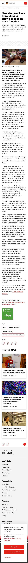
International (5, 484)
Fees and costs (6, 470)
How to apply (6, 467)
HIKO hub (5, 476)
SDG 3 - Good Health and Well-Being (13, 335)
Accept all (14, 547)
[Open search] (25, 3)
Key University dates (8, 487)
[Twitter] (7, 343)
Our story (5, 504)
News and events (10, 8)
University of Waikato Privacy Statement (12, 539)
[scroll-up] (24, 444)
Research (5, 493)
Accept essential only (14, 552)
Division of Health (14, 327)
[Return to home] (10, 3)
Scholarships (6, 473)
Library (4, 516)
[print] (3, 444)
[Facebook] (3, 343)
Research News (7, 331)
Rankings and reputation (9, 510)
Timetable (5, 464)
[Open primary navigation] (2, 3)
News (17, 8)
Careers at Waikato (8, 513)
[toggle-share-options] (7, 444)
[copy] (15, 343)
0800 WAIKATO (8, 523)
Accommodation (7, 496)
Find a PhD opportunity (9, 490)
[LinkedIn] (11, 343)
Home (3, 8)
